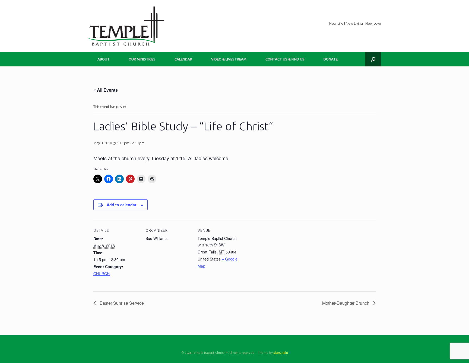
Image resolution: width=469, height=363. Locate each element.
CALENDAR (183, 59)
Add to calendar (121, 204)
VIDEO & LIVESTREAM (228, 59)
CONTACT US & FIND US (285, 59)
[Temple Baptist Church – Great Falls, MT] (126, 26)
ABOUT (103, 59)
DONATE (331, 59)
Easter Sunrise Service (121, 303)
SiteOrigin (280, 352)
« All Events (105, 90)
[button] (373, 59)
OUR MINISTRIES (142, 59)
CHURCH (101, 273)
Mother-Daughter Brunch (346, 303)
